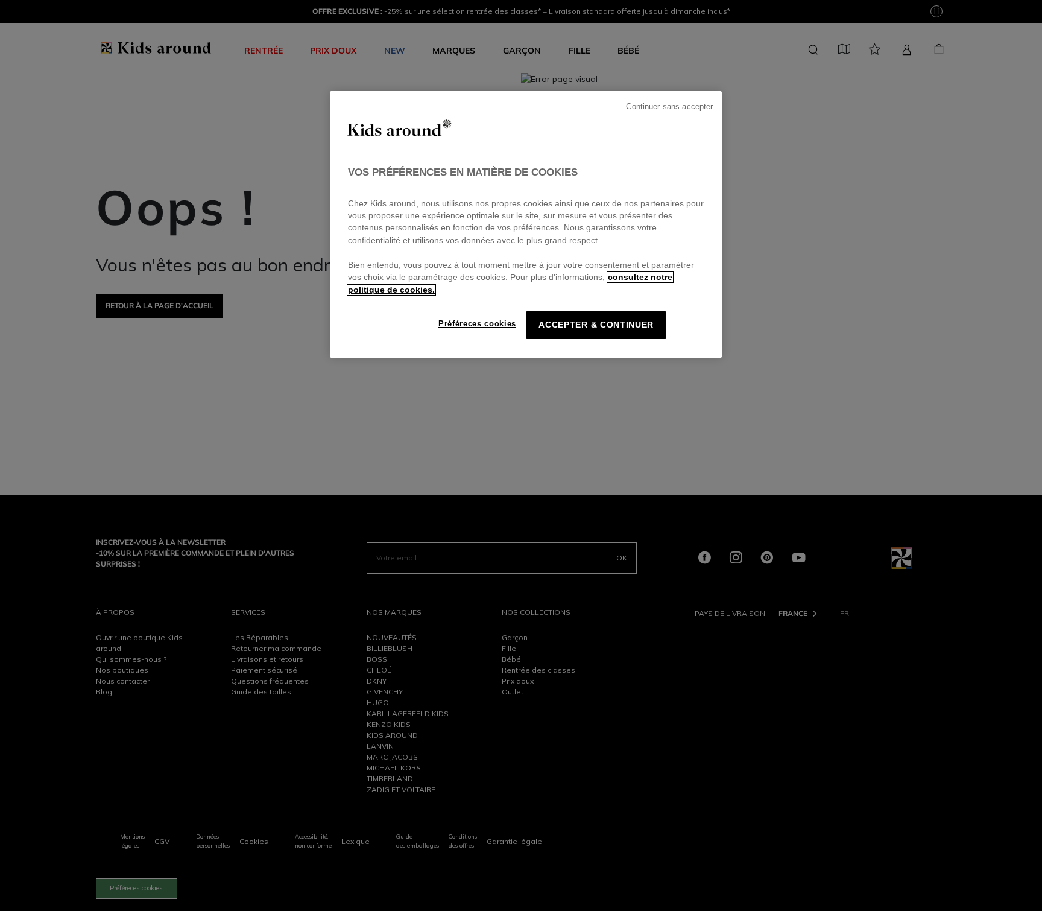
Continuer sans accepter (669, 107)
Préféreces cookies (477, 323)
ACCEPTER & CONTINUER (596, 324)
